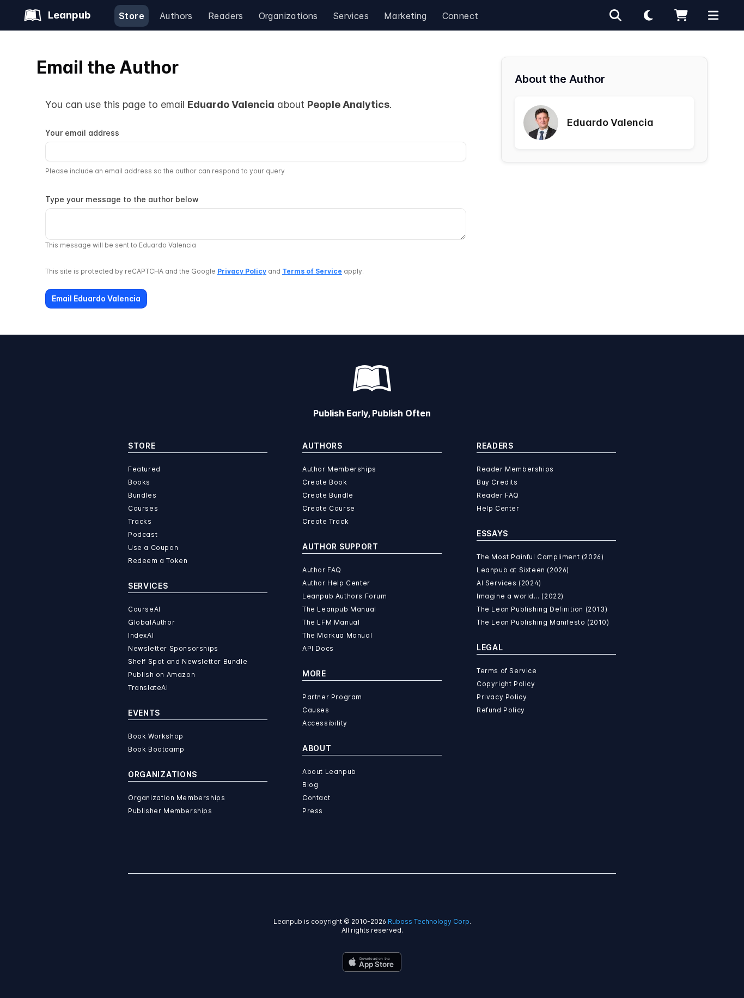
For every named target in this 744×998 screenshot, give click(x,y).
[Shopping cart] (681, 15)
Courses (143, 508)
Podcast (142, 534)
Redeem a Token (157, 561)
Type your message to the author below (122, 199)
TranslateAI (148, 688)
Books (139, 482)
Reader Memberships (515, 469)
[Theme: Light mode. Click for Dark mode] (648, 15)
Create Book (324, 482)
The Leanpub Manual (339, 609)
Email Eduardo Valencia (96, 298)
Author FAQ (321, 570)
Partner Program (332, 697)
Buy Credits (497, 482)
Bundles (142, 495)
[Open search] (615, 15)
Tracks (140, 521)
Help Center (498, 508)
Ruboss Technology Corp (428, 921)
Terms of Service (312, 271)
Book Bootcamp (156, 749)
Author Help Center (336, 583)
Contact (316, 798)
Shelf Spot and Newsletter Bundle (187, 661)
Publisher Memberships (170, 811)
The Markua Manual (337, 635)
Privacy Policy (241, 271)
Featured (144, 469)
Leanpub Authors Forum (344, 596)
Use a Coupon (153, 547)
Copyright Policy (506, 684)
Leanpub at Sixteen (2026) (523, 570)
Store (131, 15)
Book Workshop (156, 736)
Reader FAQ (498, 495)
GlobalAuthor (151, 622)
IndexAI (141, 635)
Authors (176, 15)
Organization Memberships (176, 798)
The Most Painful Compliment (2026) (540, 557)
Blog (310, 785)
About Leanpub (329, 771)
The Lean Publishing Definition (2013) (542, 609)
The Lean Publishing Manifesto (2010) (543, 622)
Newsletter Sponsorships (173, 648)
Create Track (325, 521)
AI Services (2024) (509, 583)
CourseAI (144, 609)
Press (312, 811)
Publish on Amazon (161, 674)
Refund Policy (501, 710)
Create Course (328, 508)
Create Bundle (327, 495)
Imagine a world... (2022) (520, 596)
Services (351, 15)
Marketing (405, 15)
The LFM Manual (330, 622)
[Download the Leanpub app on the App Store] (372, 962)
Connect (460, 15)
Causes (316, 710)
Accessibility (324, 723)
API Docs (318, 648)
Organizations (288, 15)
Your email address (82, 132)
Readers (225, 15)
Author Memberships (339, 469)
